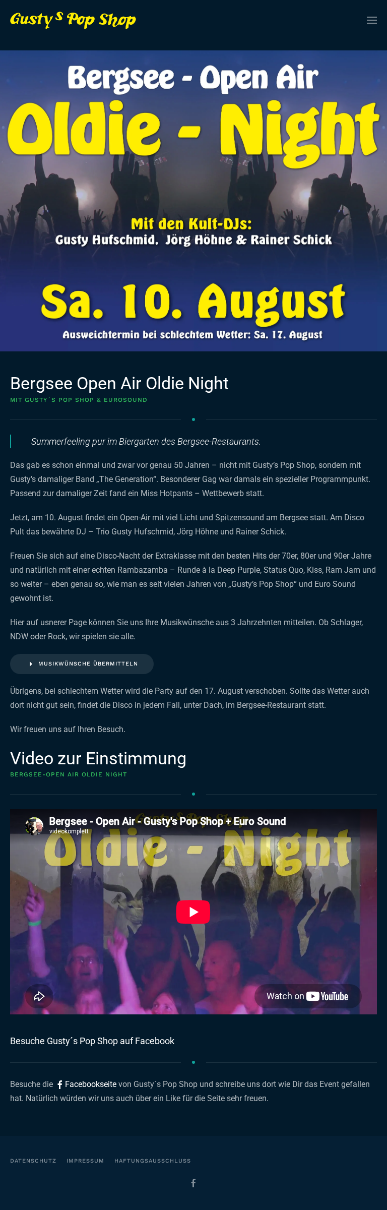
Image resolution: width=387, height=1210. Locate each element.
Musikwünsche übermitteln (88, 663)
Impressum (85, 1161)
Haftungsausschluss (152, 1161)
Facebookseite (91, 1084)
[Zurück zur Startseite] (73, 20)
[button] (372, 20)
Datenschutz (33, 1161)
